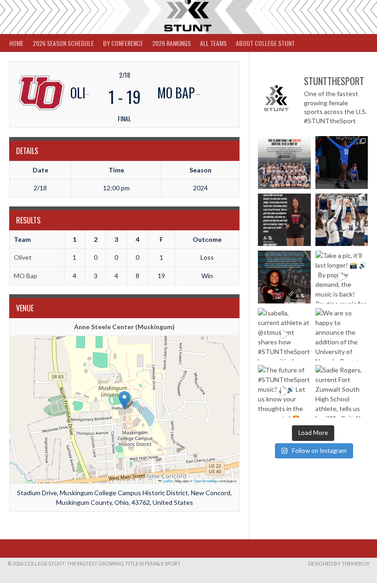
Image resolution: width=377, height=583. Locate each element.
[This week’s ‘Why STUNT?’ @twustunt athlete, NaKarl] (284, 277)
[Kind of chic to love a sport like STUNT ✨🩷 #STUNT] (341, 220)
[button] (124, 400)
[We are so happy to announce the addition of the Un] (341, 334)
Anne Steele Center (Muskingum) (124, 327)
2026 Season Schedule (63, 43)
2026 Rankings (171, 43)
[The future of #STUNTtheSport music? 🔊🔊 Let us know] (284, 391)
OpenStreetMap (205, 480)
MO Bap (25, 276)
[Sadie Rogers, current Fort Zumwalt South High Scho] (341, 391)
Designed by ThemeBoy (339, 563)
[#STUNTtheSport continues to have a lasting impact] (284, 220)
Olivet (23, 257)
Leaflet (166, 480)
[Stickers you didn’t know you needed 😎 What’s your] (341, 162)
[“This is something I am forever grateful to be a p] (284, 162)
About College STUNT (265, 43)
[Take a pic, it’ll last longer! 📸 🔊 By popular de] (341, 277)
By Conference (123, 43)
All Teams (213, 43)
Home (16, 43)
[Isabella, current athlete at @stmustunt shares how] (284, 334)
